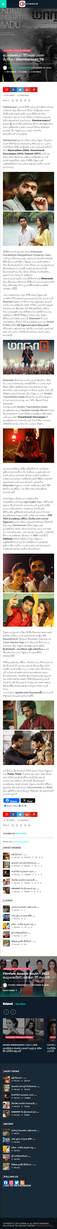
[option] (23, 1036)
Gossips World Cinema (17, 50)
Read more (9, 990)
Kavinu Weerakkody (19, 68)
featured (20, 833)
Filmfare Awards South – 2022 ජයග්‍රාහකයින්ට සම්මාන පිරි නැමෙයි (26, 975)
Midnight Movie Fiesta (17, 969)
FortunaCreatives (44, 1225)
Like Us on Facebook (17, 1185)
